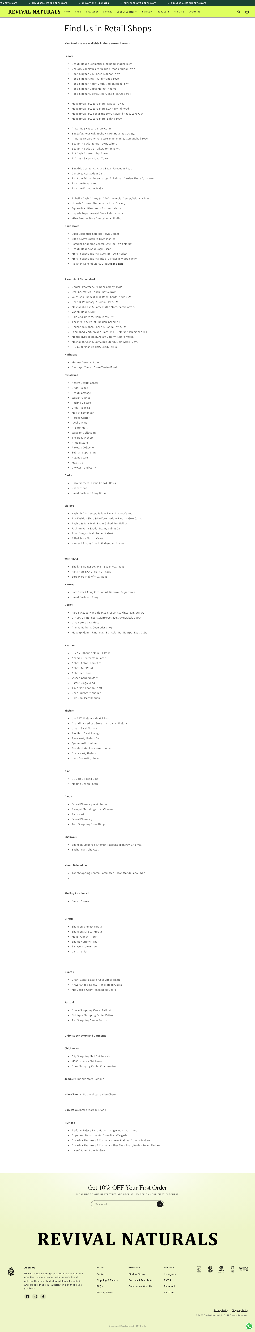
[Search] (239, 12)
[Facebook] (27, 1296)
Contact (101, 1274)
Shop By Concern (125, 11)
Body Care (163, 11)
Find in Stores (137, 1274)
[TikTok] (43, 1296)
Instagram (170, 1274)
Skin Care (147, 11)
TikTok (168, 1280)
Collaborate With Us (140, 1286)
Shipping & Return (107, 1280)
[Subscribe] (160, 1204)
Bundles (107, 11)
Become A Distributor (141, 1280)
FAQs (99, 1286)
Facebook (170, 1286)
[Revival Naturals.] (34, 11)
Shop (78, 11)
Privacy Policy (104, 1292)
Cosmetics (194, 11)
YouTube (169, 1292)
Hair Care (179, 11)
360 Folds (141, 1326)
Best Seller (92, 11)
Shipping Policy (240, 1310)
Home (67, 11)
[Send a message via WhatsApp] (249, 1326)
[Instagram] (35, 1296)
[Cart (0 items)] (247, 12)
